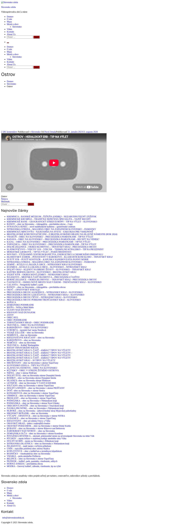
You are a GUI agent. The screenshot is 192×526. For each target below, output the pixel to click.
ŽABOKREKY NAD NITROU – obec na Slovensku (31, 431)
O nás (9, 19)
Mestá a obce (12, 24)
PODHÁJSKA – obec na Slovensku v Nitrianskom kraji (32, 400)
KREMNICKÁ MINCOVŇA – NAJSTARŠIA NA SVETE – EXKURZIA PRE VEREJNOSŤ (50, 231)
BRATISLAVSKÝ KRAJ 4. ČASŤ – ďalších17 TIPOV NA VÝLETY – (39, 353)
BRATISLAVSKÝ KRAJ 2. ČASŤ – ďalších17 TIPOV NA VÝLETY (39, 358)
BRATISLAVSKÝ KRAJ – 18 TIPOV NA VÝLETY (31, 360)
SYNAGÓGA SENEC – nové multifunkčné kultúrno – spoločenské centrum (41, 226)
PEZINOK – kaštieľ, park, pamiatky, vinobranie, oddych (32, 461)
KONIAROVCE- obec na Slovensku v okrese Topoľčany (32, 393)
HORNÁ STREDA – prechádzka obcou (25, 464)
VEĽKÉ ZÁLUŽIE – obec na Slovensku (25, 332)
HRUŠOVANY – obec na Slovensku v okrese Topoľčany (32, 363)
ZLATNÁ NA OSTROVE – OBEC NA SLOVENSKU (32, 368)
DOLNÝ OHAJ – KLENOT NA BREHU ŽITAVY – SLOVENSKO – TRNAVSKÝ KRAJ (49, 269)
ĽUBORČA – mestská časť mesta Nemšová (26, 330)
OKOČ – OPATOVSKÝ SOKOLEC (23, 290)
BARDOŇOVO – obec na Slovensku (24, 340)
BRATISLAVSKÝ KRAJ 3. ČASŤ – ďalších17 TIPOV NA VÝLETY (39, 355)
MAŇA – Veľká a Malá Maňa (20, 307)
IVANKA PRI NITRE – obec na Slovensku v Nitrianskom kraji (35, 408)
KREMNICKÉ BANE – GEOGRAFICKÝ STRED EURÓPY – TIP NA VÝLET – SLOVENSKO (52, 221)
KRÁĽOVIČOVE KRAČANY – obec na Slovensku (30, 337)
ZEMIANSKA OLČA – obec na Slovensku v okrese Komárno (35, 433)
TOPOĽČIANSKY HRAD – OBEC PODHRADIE (30, 322)
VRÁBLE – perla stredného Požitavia (23, 456)
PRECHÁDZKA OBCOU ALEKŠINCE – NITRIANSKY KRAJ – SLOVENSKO (45, 292)
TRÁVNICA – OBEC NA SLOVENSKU (26, 325)
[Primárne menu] (8, 42)
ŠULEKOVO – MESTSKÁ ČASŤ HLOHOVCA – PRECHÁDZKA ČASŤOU (43, 277)
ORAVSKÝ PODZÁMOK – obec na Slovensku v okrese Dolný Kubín (39, 426)
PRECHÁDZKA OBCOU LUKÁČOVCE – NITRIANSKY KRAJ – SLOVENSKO (45, 295)
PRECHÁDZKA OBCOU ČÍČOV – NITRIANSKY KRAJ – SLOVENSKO (42, 297)
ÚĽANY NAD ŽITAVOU (19, 310)
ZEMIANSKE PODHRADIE (20, 305)
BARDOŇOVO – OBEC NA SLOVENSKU (27, 327)
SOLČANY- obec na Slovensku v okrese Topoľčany (30, 385)
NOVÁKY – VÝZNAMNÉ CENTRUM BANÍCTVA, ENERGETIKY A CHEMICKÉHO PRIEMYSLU (55, 254)
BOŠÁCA (11, 302)
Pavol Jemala (50, 132)
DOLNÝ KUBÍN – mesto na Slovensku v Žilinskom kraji (32, 441)
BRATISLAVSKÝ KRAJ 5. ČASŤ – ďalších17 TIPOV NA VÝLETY (39, 350)
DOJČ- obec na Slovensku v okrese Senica (26, 390)
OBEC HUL (12, 317)
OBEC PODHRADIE (17, 320)
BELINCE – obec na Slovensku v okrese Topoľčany (30, 458)
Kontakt (10, 32)
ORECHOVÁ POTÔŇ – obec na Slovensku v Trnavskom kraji (35, 406)
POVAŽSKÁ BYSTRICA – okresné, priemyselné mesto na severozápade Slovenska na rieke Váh (50, 436)
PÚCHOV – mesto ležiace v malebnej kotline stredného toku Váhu (36, 438)
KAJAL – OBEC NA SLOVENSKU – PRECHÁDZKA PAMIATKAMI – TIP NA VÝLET (49, 242)
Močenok (5, 201)
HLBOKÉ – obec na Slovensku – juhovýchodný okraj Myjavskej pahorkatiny (41, 411)
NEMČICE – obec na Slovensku (21, 342)
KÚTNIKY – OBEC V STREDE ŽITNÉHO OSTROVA (33, 370)
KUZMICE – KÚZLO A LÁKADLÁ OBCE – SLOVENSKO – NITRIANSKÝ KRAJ (46, 267)
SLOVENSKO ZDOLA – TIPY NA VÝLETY (28, 365)
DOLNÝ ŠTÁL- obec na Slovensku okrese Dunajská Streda (34, 375)
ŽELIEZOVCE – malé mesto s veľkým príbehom (29, 446)
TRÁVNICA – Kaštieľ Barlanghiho (23, 345)
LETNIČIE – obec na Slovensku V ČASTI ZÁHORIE (31, 383)
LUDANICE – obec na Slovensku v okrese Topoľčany (31, 418)
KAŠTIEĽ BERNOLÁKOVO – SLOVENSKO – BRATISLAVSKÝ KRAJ (41, 272)
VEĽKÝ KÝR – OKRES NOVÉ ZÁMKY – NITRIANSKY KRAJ (37, 274)
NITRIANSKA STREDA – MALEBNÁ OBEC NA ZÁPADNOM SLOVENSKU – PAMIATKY (51, 229)
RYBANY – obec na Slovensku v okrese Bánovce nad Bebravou (36, 428)
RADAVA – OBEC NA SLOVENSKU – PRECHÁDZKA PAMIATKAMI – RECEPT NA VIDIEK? (53, 239)
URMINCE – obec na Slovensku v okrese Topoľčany (31, 395)
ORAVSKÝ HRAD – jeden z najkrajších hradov (28, 423)
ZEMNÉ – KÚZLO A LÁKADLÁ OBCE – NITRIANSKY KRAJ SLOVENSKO (44, 264)
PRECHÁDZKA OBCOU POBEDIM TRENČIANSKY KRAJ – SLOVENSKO (44, 300)
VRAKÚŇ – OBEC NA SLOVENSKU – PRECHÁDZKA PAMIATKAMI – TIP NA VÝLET (50, 237)
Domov (10, 16)
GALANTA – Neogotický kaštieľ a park (25, 284)
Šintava (4, 199)
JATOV (10, 315)
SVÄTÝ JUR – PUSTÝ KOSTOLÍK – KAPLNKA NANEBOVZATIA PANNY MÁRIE (48, 259)
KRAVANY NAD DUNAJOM (21, 312)
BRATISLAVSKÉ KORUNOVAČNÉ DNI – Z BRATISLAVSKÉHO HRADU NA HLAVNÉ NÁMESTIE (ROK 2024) (62, 234)
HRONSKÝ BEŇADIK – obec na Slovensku (27, 413)
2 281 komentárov (9, 132)
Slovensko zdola (8, 7)
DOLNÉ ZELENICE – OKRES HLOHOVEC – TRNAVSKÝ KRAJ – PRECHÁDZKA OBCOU (52, 247)
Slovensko (17, 27)
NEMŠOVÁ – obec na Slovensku (22, 335)
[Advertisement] (96, 109)
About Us (11, 34)
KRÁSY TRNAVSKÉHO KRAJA (23, 348)
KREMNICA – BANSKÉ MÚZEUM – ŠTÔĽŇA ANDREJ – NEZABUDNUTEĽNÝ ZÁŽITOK (51, 216)
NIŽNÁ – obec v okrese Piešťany (22, 373)
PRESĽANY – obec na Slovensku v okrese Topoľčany (31, 398)
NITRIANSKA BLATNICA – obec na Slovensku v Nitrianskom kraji (38, 443)
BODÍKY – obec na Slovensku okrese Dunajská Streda (31, 378)
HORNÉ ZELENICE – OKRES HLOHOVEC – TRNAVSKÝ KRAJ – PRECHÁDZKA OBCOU (52, 279)
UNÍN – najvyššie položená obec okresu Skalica (28, 448)
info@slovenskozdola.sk (13, 517)
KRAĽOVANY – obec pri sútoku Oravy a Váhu (28, 421)
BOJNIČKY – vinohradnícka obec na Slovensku (28, 453)
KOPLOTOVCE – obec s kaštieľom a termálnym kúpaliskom (34, 451)
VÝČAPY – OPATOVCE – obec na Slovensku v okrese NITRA (36, 416)
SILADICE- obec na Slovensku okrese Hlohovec (29, 380)
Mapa (9, 21)
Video (9, 29)
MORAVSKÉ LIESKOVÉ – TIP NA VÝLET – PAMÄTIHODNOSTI (39, 252)
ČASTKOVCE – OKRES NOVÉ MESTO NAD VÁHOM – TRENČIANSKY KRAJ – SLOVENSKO (54, 282)
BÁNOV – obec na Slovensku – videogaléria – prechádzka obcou (36, 287)
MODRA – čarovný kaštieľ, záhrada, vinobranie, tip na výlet (34, 466)
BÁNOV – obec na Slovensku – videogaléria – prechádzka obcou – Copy (40, 224)
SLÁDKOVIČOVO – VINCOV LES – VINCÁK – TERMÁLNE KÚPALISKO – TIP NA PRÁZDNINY (55, 249)
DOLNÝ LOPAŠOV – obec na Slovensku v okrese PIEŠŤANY (36, 388)
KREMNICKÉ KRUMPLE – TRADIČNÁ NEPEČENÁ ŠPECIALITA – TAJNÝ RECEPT (49, 219)
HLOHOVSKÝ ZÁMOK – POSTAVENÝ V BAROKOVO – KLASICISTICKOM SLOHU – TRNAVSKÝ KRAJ (60, 257)
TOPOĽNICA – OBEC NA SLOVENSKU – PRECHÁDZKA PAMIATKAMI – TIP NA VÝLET (51, 244)
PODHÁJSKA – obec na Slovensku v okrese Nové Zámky (33, 403)
